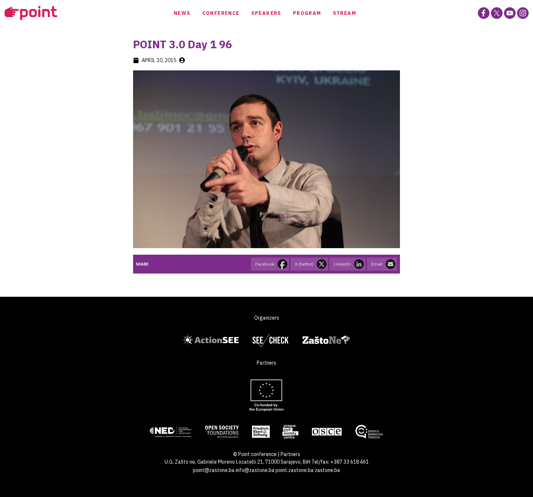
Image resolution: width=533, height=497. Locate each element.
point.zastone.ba (295, 470)
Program (307, 13)
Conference (221, 13)
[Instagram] (523, 13)
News (182, 13)
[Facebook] (483, 13)
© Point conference (255, 454)
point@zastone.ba (214, 470)
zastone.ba (327, 470)
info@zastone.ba (255, 470)
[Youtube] (510, 13)
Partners (290, 454)
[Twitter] (497, 13)
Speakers (266, 13)
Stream (344, 13)
